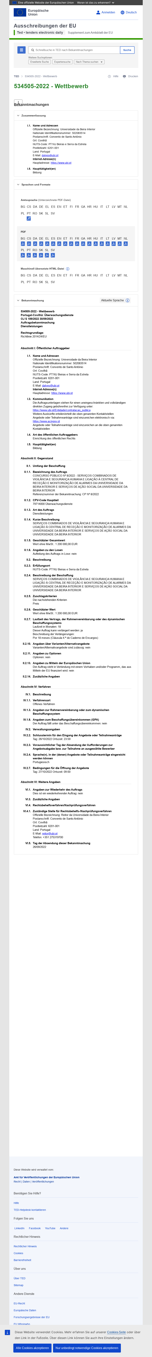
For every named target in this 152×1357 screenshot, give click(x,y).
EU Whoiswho (22, 1324)
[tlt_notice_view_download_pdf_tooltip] (23, 243)
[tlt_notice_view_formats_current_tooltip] (127, 300)
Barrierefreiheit (22, 1260)
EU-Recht (19, 1303)
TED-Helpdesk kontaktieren (30, 1209)
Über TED (19, 1278)
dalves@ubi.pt (50, 155)
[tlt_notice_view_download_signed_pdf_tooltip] (29, 218)
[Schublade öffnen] (18, 103)
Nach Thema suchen (87, 61)
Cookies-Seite (116, 1332)
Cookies (18, 1253)
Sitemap (18, 1285)
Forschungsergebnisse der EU (31, 1317)
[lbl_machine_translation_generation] (67, 269)
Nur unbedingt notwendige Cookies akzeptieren (87, 1348)
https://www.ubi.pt (61, 162)
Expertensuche (62, 61)
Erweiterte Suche (39, 61)
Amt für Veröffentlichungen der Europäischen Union (47, 1177)
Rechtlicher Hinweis (25, 1246)
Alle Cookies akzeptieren (32, 1348)
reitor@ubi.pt (49, 833)
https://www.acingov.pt (46, 421)
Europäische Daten (25, 1310)
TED (16, 76)
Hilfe (16, 1202)
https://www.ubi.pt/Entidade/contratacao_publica (61, 410)
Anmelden (108, 12)
